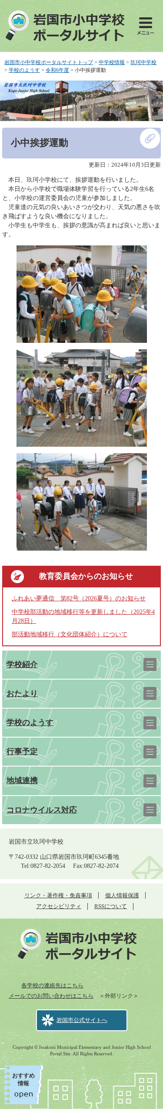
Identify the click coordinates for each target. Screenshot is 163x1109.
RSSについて (110, 906)
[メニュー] (146, 26)
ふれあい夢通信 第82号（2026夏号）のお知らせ (79, 598)
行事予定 (22, 751)
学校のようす (24, 70)
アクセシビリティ (58, 906)
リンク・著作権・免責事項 (58, 895)
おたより (22, 693)
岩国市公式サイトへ (82, 1020)
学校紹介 (22, 664)
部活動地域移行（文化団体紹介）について (69, 634)
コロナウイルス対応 (42, 810)
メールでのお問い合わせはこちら (51, 996)
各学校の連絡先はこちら (52, 985)
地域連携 (22, 780)
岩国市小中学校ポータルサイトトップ (48, 62)
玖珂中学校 (143, 62)
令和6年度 (57, 70)
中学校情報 (112, 62)
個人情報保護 (122, 895)
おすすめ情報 (23, 1079)
